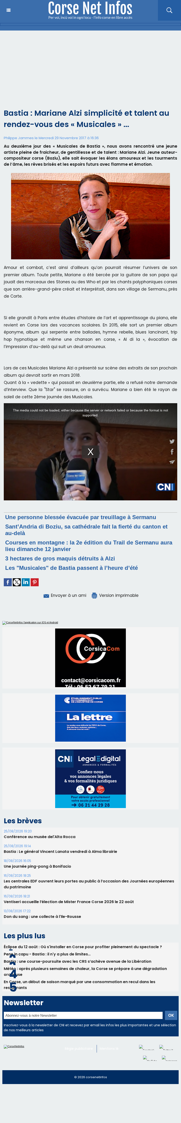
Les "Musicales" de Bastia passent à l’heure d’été (71, 568)
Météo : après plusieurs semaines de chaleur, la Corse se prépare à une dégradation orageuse (85, 971)
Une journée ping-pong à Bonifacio (37, 866)
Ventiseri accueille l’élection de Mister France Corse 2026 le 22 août (69, 902)
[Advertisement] (90, 66)
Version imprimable (118, 595)
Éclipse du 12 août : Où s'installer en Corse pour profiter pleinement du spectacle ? (83, 947)
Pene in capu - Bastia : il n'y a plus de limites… (47, 954)
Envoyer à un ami (68, 595)
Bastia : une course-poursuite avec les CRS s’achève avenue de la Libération (77, 961)
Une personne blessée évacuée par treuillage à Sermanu (80, 517)
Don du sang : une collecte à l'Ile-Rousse (42, 916)
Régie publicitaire (79, 1048)
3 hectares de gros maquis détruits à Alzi (60, 558)
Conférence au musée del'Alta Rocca (39, 836)
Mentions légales (113, 1048)
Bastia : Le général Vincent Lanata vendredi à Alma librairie (60, 851)
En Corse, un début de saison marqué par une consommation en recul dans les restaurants (79, 984)
